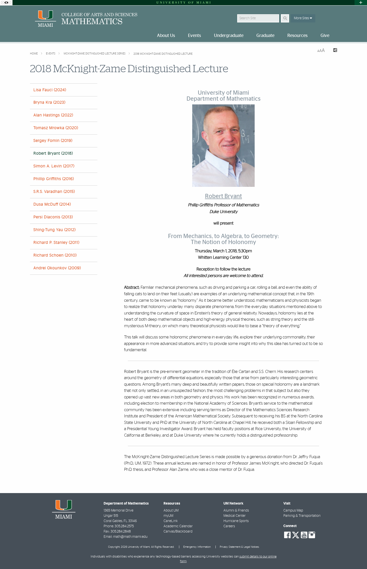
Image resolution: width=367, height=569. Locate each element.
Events (51, 53)
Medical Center (234, 516)
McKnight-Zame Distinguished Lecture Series (95, 53)
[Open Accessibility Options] (6, 2)
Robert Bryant (223, 196)
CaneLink (171, 521)
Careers (229, 526)
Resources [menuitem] (297, 35)
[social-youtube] (304, 535)
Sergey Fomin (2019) (52, 141)
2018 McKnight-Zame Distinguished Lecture (163, 53)
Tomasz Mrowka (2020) (55, 128)
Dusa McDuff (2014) (52, 204)
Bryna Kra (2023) (49, 102)
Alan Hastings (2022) (53, 115)
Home (34, 53)
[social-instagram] (312, 535)
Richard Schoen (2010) (55, 255)
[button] (356, 555)
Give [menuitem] (325, 35)
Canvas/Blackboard (178, 531)
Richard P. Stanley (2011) (56, 243)
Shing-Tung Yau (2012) (54, 230)
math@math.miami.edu (130, 537)
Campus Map (293, 510)
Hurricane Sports (236, 521)
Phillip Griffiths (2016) (53, 179)
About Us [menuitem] (166, 35)
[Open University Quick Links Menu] (361, 2)
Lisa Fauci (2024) (49, 90)
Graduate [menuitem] (265, 35)
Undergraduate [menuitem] (228, 35)
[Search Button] (285, 18)
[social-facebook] (287, 535)
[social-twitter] (296, 535)
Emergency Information (197, 547)
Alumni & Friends (236, 510)
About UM (171, 510)
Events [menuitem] (194, 35)
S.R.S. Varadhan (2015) (54, 192)
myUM (168, 516)
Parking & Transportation (302, 516)
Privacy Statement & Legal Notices (239, 547)
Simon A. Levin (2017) (53, 166)
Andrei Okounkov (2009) (57, 268)
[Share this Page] (333, 50)
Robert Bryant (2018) (53, 153)
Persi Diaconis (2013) (53, 217)
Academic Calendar (178, 526)
